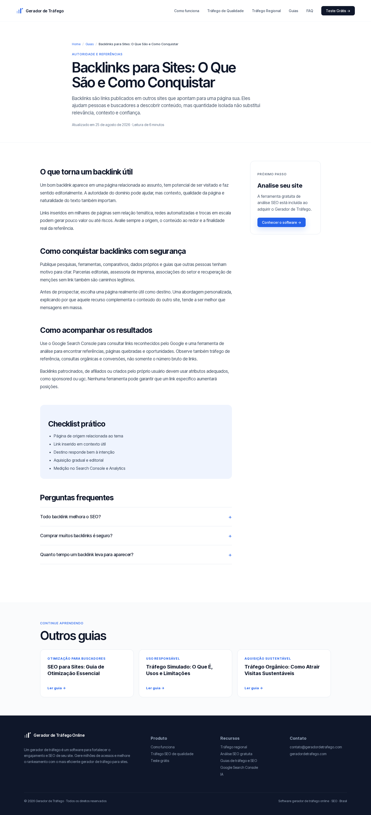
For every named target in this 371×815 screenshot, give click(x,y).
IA (221, 774)
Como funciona (186, 11)
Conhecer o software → (281, 222)
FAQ (309, 11)
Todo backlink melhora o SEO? (70, 516)
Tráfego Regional (266, 11)
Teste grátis (160, 760)
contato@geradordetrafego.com (316, 747)
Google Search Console (239, 767)
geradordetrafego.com (308, 754)
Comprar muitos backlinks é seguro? (76, 535)
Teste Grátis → (338, 11)
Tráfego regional (233, 747)
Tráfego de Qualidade (225, 11)
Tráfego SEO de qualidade (172, 754)
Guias (293, 11)
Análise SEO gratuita (236, 754)
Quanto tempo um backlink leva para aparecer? (86, 554)
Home (76, 44)
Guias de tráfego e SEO (238, 760)
